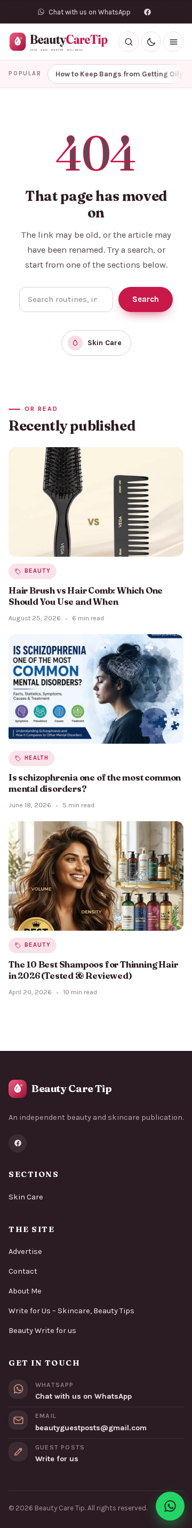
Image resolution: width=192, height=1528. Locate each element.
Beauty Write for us (42, 1330)
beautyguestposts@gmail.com (91, 1427)
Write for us (56, 1458)
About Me (25, 1291)
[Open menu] (173, 42)
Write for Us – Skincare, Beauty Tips (71, 1310)
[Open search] (128, 42)
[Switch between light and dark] (151, 42)
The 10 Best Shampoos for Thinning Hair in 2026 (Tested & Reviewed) (93, 970)
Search (145, 299)
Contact (23, 1271)
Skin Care (26, 1197)
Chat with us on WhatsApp (83, 1396)
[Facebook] (147, 11)
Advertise (25, 1251)
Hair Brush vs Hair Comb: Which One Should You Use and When (86, 596)
